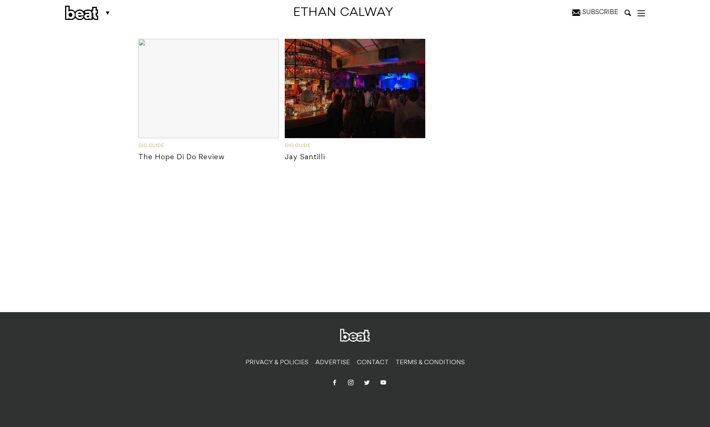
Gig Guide (151, 146)
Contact (373, 363)
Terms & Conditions (430, 363)
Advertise (332, 363)
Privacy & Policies (277, 363)
